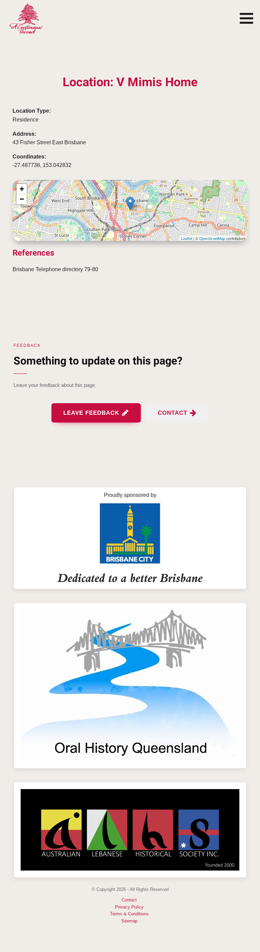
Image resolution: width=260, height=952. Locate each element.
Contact (129, 899)
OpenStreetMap (212, 238)
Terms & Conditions (129, 913)
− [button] (22, 199)
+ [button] (22, 189)
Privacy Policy (129, 907)
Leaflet (186, 238)
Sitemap (129, 920)
